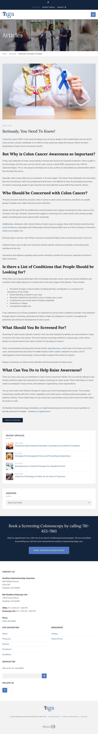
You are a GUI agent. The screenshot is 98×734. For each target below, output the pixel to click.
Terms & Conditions (70, 717)
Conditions (6, 654)
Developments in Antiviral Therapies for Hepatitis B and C (40, 466)
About (4, 634)
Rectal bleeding (16, 294)
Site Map (84, 717)
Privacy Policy (54, 717)
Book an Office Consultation (49, 550)
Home (4, 54)
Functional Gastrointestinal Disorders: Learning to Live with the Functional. (47, 445)
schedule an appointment (39, 411)
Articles (36, 7)
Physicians (6, 639)
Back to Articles (12, 420)
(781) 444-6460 (9, 621)
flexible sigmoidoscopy (50, 348)
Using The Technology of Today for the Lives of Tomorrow (40, 476)
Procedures (7, 649)
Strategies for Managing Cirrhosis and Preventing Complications (43, 456)
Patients (5, 644)
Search (60, 7)
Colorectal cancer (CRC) (12, 139)
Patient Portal (48, 7)
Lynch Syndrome (9, 227)
